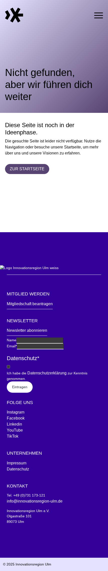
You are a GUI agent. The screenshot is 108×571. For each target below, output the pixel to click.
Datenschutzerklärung (47, 373)
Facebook (16, 418)
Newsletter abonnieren (27, 330)
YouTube (15, 430)
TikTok (12, 436)
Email (12, 346)
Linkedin (14, 424)
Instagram (15, 412)
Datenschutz (18, 469)
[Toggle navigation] (98, 14)
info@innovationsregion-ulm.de (35, 501)
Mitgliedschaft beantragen (30, 304)
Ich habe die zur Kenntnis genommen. (47, 376)
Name (11, 340)
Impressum (16, 463)
